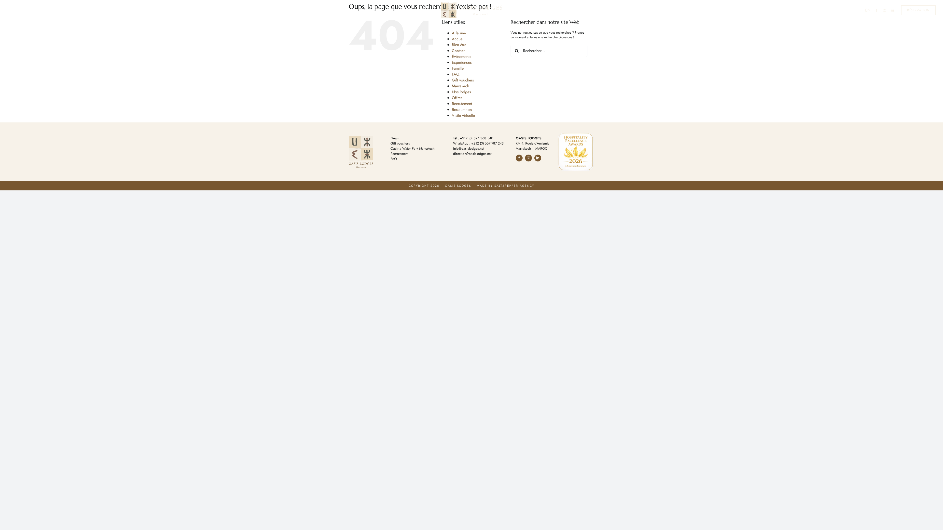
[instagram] (884, 10)
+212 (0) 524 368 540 (476, 138)
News (394, 138)
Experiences (462, 62)
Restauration (462, 109)
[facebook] (876, 10)
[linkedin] (892, 10)
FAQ (455, 74)
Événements (461, 56)
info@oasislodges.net (468, 148)
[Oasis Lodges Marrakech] (471, 4)
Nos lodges (461, 92)
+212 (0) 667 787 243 (487, 143)
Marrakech (460, 86)
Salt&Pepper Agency (514, 186)
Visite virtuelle (463, 115)
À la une (459, 33)
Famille (458, 68)
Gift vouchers (463, 80)
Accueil (458, 39)
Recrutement (462, 103)
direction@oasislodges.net (472, 153)
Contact (458, 50)
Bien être (459, 45)
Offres (457, 98)
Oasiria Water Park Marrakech (412, 148)
